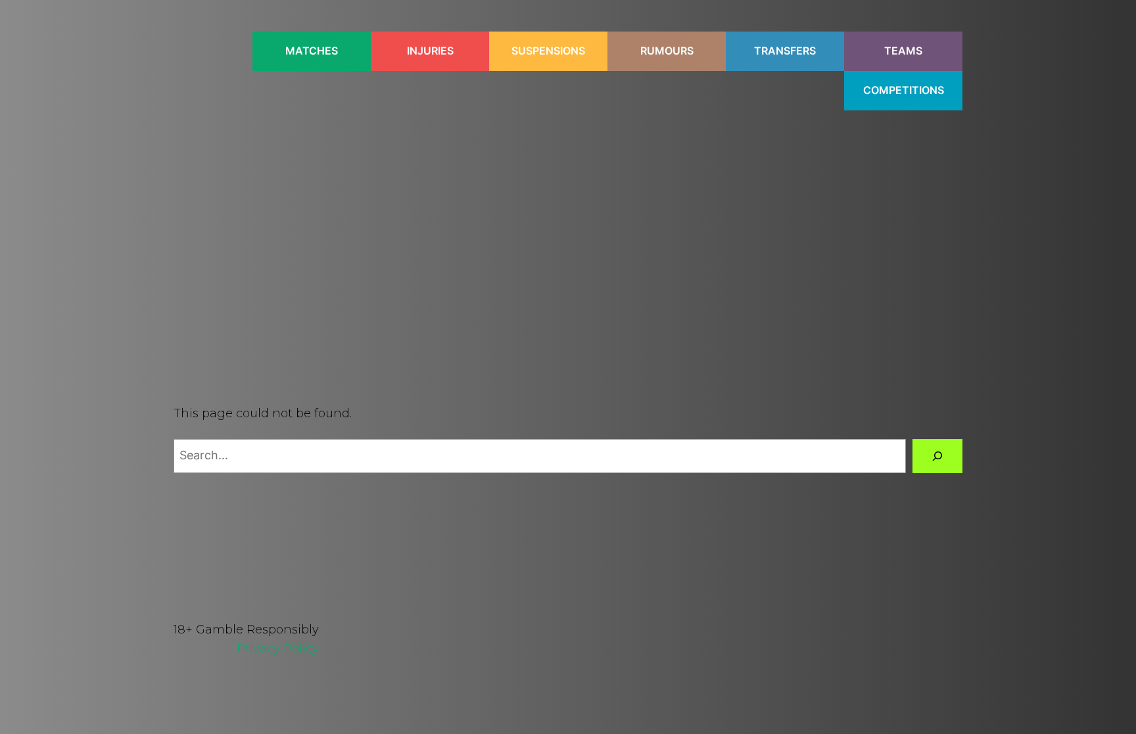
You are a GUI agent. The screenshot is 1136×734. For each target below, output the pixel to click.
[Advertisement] (568, 234)
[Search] (937, 456)
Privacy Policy (278, 648)
